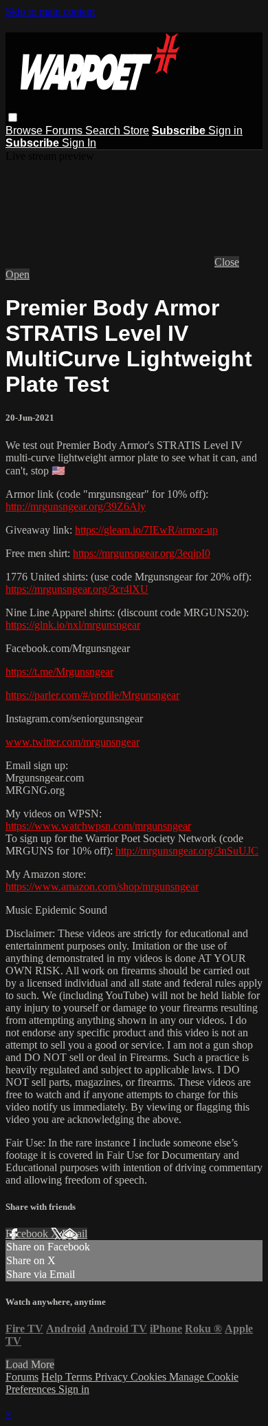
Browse (25, 130)
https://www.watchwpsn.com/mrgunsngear (98, 826)
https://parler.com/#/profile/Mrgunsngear (92, 695)
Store (136, 130)
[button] (12, 117)
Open (17, 274)
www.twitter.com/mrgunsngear (72, 742)
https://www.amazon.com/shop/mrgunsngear (102, 886)
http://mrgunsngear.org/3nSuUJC (186, 851)
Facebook (28, 1233)
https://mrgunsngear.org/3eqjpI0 (141, 553)
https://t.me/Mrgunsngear (59, 672)
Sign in (225, 130)
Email (74, 1233)
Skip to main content (50, 11)
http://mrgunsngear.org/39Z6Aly (75, 506)
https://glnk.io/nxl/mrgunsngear (72, 625)
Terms (80, 1377)
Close (226, 262)
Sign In (79, 143)
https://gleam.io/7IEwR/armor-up (146, 530)
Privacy (113, 1377)
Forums (65, 130)
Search (104, 130)
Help (53, 1377)
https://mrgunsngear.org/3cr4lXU (76, 589)
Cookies (150, 1377)
